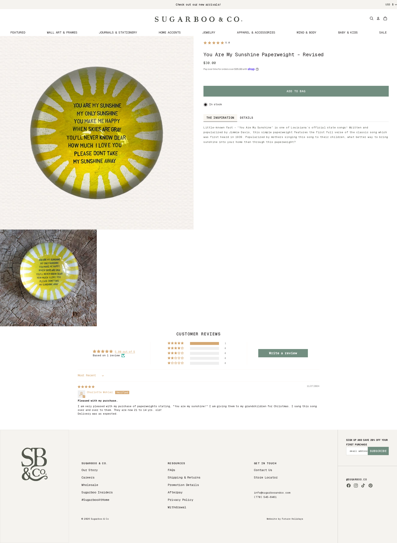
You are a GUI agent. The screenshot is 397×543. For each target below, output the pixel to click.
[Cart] (385, 18)
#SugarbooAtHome (95, 500)
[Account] (378, 18)
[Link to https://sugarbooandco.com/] (34, 486)
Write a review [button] (283, 353)
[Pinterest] (370, 485)
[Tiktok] (363, 485)
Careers (87, 477)
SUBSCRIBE (378, 451)
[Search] (371, 18)
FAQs (171, 470)
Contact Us (263, 470)
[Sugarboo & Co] (198, 18)
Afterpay (175, 492)
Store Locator (266, 477)
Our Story (89, 470)
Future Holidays (292, 518)
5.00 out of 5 (125, 351)
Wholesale (89, 485)
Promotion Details (183, 485)
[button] (176, 343)
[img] (86, 387)
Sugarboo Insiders (97, 492)
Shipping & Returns (184, 477)
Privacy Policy (180, 500)
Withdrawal (177, 507)
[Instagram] (355, 485)
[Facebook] (348, 485)
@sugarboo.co (356, 479)
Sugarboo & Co (100, 518)
